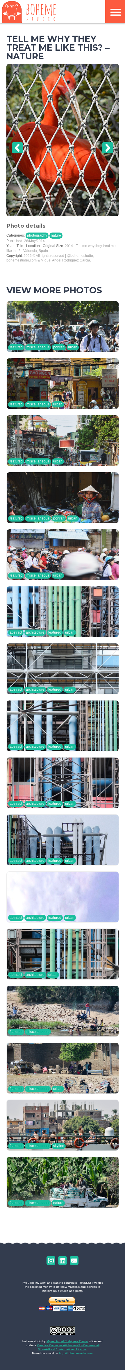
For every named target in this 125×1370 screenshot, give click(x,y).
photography (37, 235)
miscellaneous (37, 347)
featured (16, 347)
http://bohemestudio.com (75, 1353)
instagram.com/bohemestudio (51, 1260)
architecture (35, 632)
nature (56, 235)
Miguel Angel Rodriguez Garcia (67, 1341)
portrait (58, 347)
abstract (16, 632)
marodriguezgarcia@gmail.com (74, 1260)
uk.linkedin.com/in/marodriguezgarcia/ (62, 1260)
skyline (58, 1146)
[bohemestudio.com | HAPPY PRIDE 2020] (29, 11)
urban (72, 347)
